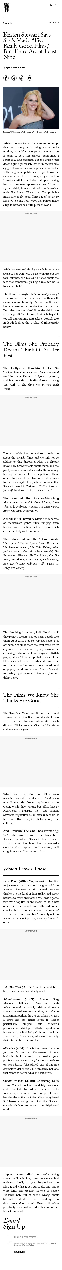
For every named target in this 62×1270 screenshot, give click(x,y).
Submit (20, 1251)
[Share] (6, 78)
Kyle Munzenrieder (15, 67)
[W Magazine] (6, 7)
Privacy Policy (28, 1245)
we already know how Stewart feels (31, 464)
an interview (51, 188)
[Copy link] (21, 78)
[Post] (14, 78)
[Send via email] (29, 78)
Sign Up (14, 1223)
